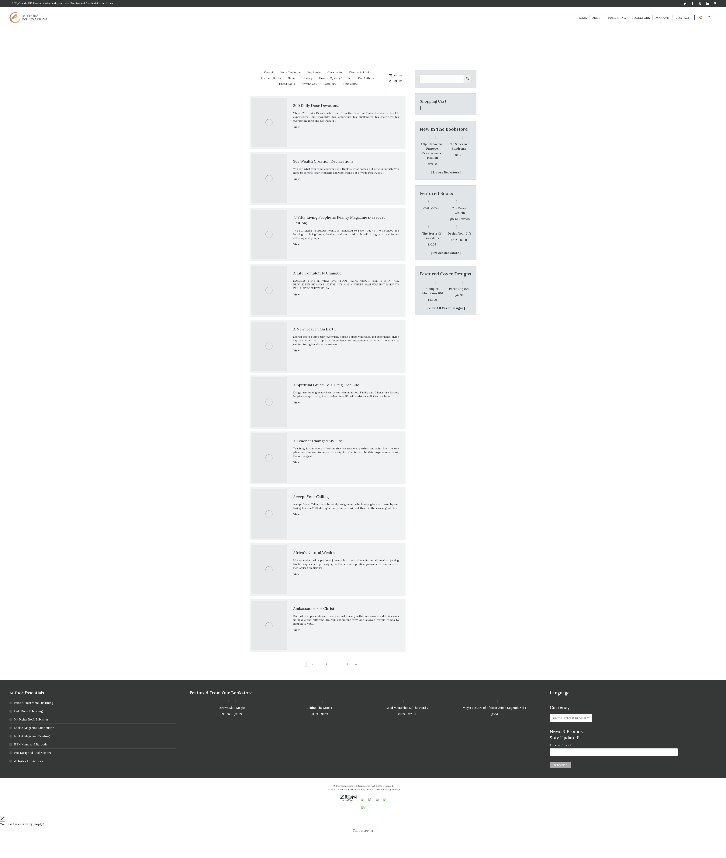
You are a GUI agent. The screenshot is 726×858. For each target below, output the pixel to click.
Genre (292, 78)
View (296, 127)
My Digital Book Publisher (31, 719)
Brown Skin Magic (232, 708)
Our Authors (366, 78)
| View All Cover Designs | (446, 299)
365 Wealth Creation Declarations (323, 161)
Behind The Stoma (319, 708)
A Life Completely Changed (317, 273)
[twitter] (684, 3)
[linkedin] (707, 3)
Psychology (309, 83)
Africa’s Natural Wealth (314, 552)
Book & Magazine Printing (32, 736)
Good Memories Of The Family (406, 708)
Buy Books (314, 72)
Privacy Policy (357, 789)
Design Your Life (459, 224)
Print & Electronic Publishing (33, 703)
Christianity (334, 72)
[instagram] (715, 3)
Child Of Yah (431, 199)
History (307, 78)
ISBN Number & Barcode (30, 744)
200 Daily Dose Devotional (317, 105)
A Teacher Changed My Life (317, 440)
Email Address (561, 745)
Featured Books (271, 78)
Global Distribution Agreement (383, 789)
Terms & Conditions (336, 789)
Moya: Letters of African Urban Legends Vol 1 (494, 708)
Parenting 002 (432, 279)
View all (269, 72)
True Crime (350, 83)
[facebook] (692, 3)
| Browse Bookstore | (446, 163)
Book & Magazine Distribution (34, 728)
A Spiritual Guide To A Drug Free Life (326, 384)
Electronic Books (360, 72)
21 (348, 664)
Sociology (330, 83)
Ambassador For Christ (313, 608)
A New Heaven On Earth (314, 329)
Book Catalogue (290, 72)
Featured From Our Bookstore (221, 693)
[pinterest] (699, 3)
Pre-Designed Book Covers (32, 753)
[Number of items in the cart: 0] (420, 108)
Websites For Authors (28, 761)
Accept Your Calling (311, 496)
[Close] (2, 818)
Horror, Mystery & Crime (335, 78)
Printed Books (286, 83)
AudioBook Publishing (28, 711)
